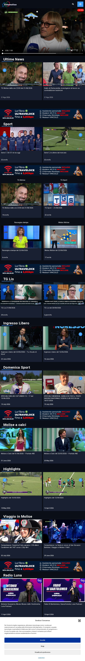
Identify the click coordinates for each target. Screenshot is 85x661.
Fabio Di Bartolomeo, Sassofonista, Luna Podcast (63, 604)
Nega (42, 646)
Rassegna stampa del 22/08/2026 (15, 250)
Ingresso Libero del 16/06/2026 (56, 352)
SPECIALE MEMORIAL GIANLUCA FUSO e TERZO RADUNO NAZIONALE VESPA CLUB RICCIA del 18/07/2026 (62, 398)
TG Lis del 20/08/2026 (52, 308)
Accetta (42, 640)
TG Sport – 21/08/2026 (53, 208)
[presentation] (4, 70)
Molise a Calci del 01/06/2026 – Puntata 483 (18, 454)
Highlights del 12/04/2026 (54, 498)
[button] (79, 620)
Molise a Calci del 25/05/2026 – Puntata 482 (61, 454)
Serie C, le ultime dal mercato (55, 153)
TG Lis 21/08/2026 (8, 308)
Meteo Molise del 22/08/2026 (56, 250)
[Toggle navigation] (80, 4)
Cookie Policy (41, 657)
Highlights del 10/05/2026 (10, 498)
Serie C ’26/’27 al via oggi (10, 153)
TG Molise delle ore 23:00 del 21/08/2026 (16, 88)
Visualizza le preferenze (42, 652)
